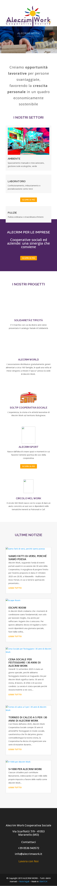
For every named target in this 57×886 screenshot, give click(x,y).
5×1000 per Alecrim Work (25, 769)
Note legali (24, 881)
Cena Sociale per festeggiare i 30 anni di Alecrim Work (24, 662)
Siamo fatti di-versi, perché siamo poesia (27, 557)
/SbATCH (43, 881)
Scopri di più (28, 199)
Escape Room (17, 607)
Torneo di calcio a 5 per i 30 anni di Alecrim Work (27, 719)
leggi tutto (15, 588)
